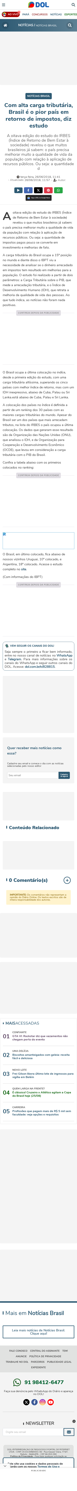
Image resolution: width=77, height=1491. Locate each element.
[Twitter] (26, 1402)
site (23, 569)
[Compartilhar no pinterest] (48, 190)
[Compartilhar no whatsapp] (58, 190)
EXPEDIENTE (38, 1367)
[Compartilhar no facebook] (28, 190)
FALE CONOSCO (18, 1351)
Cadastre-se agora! (64, 775)
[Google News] (39, 198)
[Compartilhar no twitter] (38, 190)
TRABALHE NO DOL (17, 1362)
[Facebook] (34, 1402)
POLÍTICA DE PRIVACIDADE (45, 1356)
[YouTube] (50, 1402)
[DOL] (38, 4)
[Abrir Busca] (73, 4)
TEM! (65, 1351)
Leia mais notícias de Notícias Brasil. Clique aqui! (38, 1332)
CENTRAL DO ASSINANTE (45, 1351)
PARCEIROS (37, 1362)
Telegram (14, 659)
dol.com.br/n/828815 (40, 667)
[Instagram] (42, 1402)
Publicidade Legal (59, 1362)
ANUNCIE (21, 1356)
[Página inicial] (5, 25)
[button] (40, 14)
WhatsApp (64, 655)
